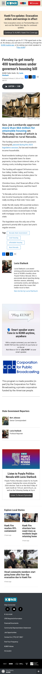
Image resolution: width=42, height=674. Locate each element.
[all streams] (39, 671)
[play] (3, 671)
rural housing (13, 238)
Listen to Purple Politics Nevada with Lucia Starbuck (21, 475)
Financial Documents (11, 623)
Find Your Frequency (11, 642)
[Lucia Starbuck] (7, 266)
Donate (35, 3)
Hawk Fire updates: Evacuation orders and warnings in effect (21, 17)
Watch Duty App (21, 25)
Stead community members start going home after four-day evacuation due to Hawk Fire (19, 575)
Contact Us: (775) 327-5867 (13, 637)
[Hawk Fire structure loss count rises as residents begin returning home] (30, 517)
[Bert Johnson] (5, 421)
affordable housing (15, 242)
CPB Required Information (13, 618)
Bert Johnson (15, 418)
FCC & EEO (7, 651)
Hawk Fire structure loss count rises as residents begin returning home (29, 531)
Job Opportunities (10, 632)
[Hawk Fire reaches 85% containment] (12, 517)
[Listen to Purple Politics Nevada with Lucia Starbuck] (21, 459)
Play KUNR (21, 47)
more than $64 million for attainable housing (18, 129)
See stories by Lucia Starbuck (26, 291)
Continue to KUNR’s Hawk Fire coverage (21, 32)
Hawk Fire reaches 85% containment (10, 528)
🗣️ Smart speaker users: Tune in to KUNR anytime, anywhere (21, 333)
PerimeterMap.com (31, 23)
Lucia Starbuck (21, 263)
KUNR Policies (9, 646)
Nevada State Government (18, 233)
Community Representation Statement (17, 628)
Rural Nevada (13, 247)
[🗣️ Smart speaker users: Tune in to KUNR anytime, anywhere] (21, 314)
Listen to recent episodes (21, 495)
